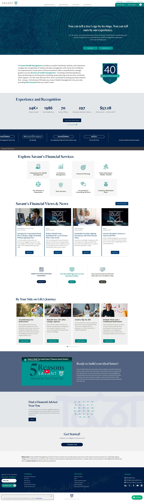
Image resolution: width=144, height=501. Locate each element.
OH (88, 411)
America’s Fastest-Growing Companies (108, 140)
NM (79, 411)
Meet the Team (120, 4)
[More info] (76, 124)
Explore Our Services (49, 4)
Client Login (120, 1)
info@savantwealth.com (134, 480)
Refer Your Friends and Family (81, 486)
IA (92, 405)
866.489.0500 (130, 478)
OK (93, 411)
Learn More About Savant (72, 120)
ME (84, 408)
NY (84, 411)
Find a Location (132, 4)
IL (84, 405)
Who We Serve (87, 4)
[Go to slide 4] (71, 346)
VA (85, 417)
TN (92, 414)
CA (84, 402)
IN (88, 405)
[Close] (51, 496)
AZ (80, 402)
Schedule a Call (106, 48)
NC (75, 411)
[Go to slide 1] (67, 346)
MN (92, 408)
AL (75, 402)
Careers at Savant (78, 482)
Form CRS (26, 478)
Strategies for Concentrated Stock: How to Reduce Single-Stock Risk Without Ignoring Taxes (29, 235)
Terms (78, 499)
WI (89, 417)
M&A (75, 478)
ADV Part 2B (27, 482)
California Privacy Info (29, 486)
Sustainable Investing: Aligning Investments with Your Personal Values (85, 235)
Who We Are (76, 4)
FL (76, 405)
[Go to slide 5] (72, 346)
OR (76, 414)
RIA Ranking (19, 140)
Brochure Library (78, 476)
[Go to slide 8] (76, 346)
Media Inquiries (78, 484)
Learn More (90, 48)
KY (75, 408)
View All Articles (122, 203)
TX (80, 417)
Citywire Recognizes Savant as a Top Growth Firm (114, 234)
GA (80, 405)
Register (72, 282)
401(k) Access (129, 1)
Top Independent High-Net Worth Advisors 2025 (49, 140)
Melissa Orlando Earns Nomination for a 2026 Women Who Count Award (57, 235)
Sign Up (102, 282)
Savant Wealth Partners (80, 480)
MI (88, 408)
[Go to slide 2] (68, 346)
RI (84, 414)
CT (88, 402)
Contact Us (139, 1)
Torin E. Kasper (78, 228)
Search (32, 419)
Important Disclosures (8, 148)
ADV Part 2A (27, 480)
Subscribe (6, 480)
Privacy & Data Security (30, 484)
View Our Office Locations (133, 482)
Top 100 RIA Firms (80, 140)
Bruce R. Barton (21, 228)
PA (80, 414)
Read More (29, 252)
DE (92, 402)
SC (88, 414)
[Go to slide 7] (75, 346)
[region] (27, 497)
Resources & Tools (63, 4)
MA (79, 408)
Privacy (75, 499)
